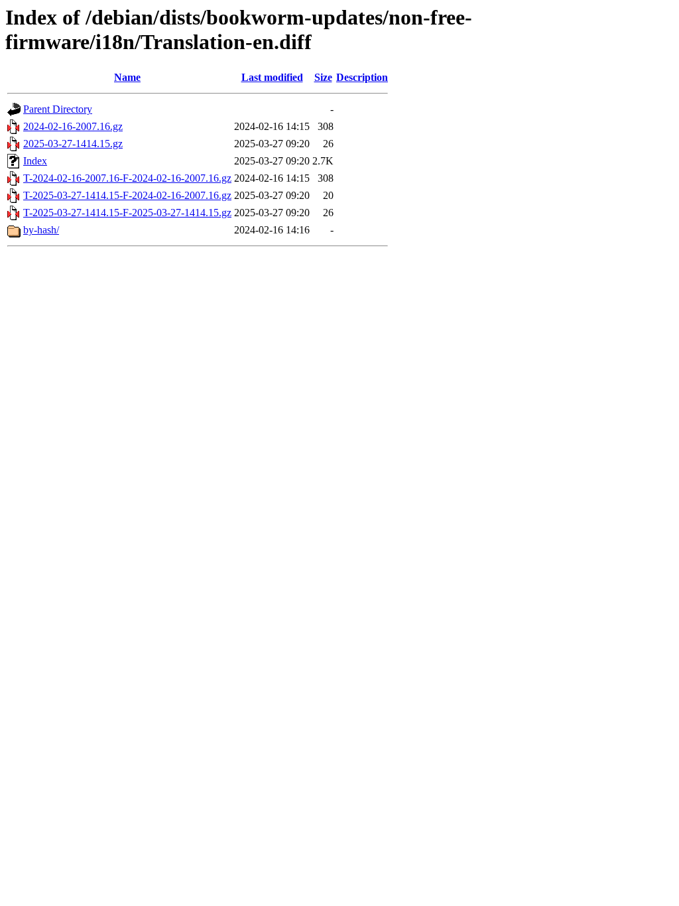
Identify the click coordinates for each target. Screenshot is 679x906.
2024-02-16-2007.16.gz (73, 126)
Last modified (272, 77)
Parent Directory (57, 109)
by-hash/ (41, 229)
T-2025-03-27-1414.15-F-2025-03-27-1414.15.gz (127, 212)
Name (127, 77)
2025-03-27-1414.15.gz (73, 143)
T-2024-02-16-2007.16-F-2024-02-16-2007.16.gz (127, 178)
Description (362, 77)
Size (323, 77)
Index (35, 160)
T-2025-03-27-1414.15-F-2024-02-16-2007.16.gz (127, 195)
